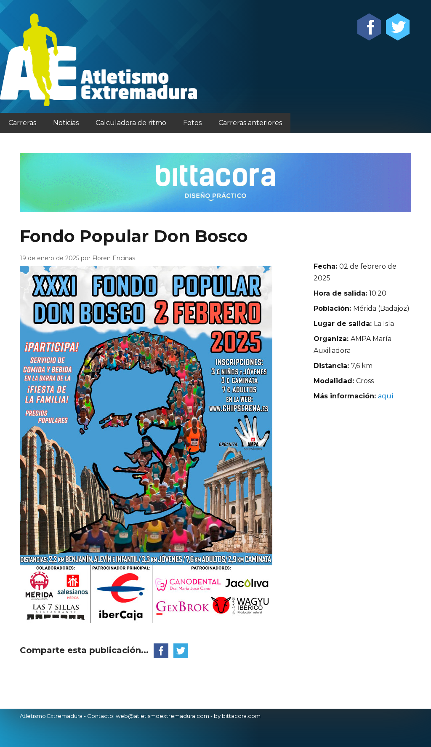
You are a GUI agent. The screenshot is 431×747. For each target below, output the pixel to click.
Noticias (66, 123)
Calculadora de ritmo (131, 123)
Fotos (192, 123)
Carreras (22, 123)
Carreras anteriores (250, 123)
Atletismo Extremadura (51, 715)
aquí (386, 396)
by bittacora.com (237, 715)
